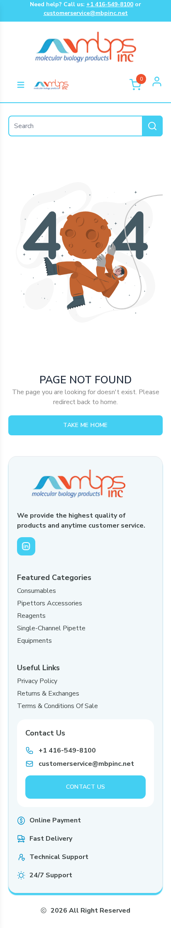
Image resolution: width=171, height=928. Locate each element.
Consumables (36, 590)
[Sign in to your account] (157, 85)
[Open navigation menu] (21, 85)
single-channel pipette (51, 628)
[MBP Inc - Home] (51, 84)
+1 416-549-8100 (109, 4)
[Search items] (152, 126)
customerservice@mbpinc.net (86, 13)
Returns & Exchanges (48, 693)
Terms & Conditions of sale (57, 706)
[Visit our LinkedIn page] (26, 546)
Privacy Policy (37, 681)
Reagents (31, 615)
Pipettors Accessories (49, 603)
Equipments (34, 640)
